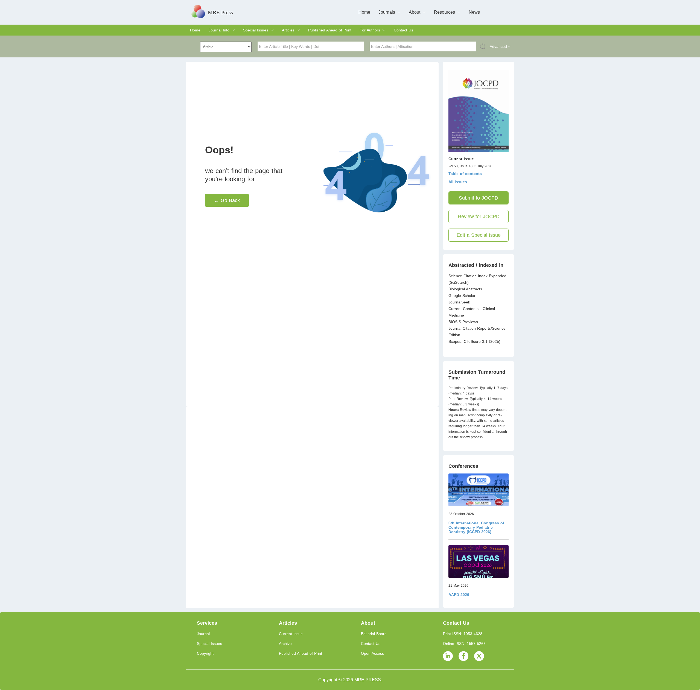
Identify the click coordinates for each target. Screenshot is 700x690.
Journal (203, 633)
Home (364, 12)
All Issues (457, 182)
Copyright (205, 653)
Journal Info (219, 30)
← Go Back (227, 200)
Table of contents (465, 173)
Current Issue (291, 633)
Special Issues (255, 30)
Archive (285, 643)
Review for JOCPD (479, 216)
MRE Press (220, 12)
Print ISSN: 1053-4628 (462, 633)
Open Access (372, 653)
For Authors (370, 30)
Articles (288, 30)
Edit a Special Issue (479, 235)
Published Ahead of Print (329, 30)
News (474, 12)
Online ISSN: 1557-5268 (464, 643)
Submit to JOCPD (478, 198)
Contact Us (403, 30)
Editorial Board (374, 633)
